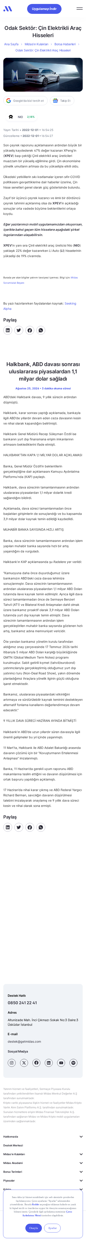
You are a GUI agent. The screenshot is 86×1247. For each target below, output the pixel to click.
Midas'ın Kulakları (14, 1154)
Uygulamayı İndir (44, 9)
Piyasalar (9, 1180)
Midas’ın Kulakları (36, 44)
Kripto (7, 1189)
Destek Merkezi (13, 1145)
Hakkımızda (10, 1136)
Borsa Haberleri (65, 44)
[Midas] (7, 8)
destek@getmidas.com (24, 1041)
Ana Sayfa (11, 44)
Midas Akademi (13, 1163)
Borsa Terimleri (12, 1171)
